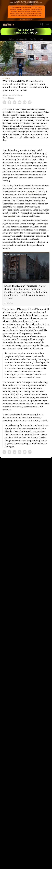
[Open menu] (47, 24)
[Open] (48, 72)
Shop (40, 39)
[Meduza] (8, 24)
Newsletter (21, 39)
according (41, 224)
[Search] (41, 24)
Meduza (11, 98)
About (33, 39)
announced (32, 192)
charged (11, 216)
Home (11, 39)
